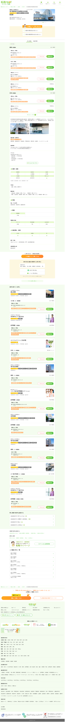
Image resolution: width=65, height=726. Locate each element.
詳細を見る (50, 56)
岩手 (15, 639)
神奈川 (8, 644)
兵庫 (10, 648)
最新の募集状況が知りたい (31, 30)
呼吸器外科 (51, 691)
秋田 (21, 639)
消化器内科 (22, 691)
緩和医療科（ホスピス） (28, 695)
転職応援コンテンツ (26, 609)
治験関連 (58, 666)
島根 (13, 651)
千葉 (14, 644)
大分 (19, 655)
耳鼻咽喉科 (35, 693)
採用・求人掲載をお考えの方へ (24, 615)
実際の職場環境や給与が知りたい (33, 34)
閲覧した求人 (3, 609)
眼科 (31, 693)
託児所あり (41, 701)
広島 (5, 651)
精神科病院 (24, 672)
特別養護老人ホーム (53, 672)
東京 (5, 644)
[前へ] (37, 22)
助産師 (15, 661)
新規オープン (3, 701)
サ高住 (36, 674)
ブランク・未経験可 (49, 701)
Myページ (14, 607)
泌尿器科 (44, 693)
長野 (23, 642)
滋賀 (13, 648)
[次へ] (51, 22)
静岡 (10, 646)
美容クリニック (36, 672)
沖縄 (28, 655)
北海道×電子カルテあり (14, 533)
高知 (13, 653)
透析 (23, 666)
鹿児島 (25, 655)
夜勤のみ (14, 685)
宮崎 (22, 655)
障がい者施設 (41, 674)
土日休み (15, 701)
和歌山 (19, 648)
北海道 (19, 6)
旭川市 (23, 6)
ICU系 (20, 666)
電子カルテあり (57, 701)
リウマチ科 (3, 695)
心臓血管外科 (57, 691)
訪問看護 (27, 666)
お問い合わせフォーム (8, 615)
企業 (59, 674)
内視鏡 (54, 666)
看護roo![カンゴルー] (4, 6)
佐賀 (10, 655)
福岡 (7, 655)
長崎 (13, 655)
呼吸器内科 (16, 691)
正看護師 (3, 661)
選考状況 (24, 607)
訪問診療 (50, 666)
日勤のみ (9, 685)
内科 (12, 691)
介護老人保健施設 (4, 674)
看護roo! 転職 (13, 6)
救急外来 (16, 666)
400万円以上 (10, 680)
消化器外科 (3, 693)
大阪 (5, 648)
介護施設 (46, 672)
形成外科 (19, 693)
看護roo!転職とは (4, 607)
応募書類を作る (46, 607)
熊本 (16, 655)
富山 (11, 642)
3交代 (5, 685)
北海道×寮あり (33, 533)
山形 (23, 639)
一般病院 (3, 672)
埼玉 (11, 644)
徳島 (5, 653)
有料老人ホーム (12, 674)
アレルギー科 (19, 695)
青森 (12, 639)
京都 (8, 648)
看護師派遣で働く (36, 609)
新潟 (8, 642)
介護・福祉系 (32, 666)
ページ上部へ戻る (32, 281)
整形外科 (14, 693)
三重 (13, 646)
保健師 (11, 661)
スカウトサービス (15, 609)
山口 (16, 651)
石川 (14, 642)
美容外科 (3, 691)
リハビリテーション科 (11, 695)
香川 (8, 653)
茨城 (17, 644)
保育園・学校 (44, 666)
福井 (17, 642)
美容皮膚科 (8, 691)
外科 (47, 691)
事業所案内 (3, 709)
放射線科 (57, 693)
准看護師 (7, 661)
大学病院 (7, 672)
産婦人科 (27, 693)
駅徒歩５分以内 (21, 701)
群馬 (23, 644)
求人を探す (35, 607)
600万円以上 (23, 680)
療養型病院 (18, 672)
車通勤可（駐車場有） (30, 701)
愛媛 (10, 653)
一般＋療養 (12, 672)
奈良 (16, 648)
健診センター (48, 674)
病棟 (2, 666)
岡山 (8, 651)
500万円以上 (16, 680)
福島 (26, 639)
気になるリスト (57, 607)
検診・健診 (38, 666)
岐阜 (8, 646)
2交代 (2, 685)
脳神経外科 (9, 693)
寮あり (37, 701)
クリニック (29, 672)
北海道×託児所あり (40, 533)
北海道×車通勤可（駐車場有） (24, 533)
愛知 (5, 646)
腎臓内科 (37, 691)
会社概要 (3, 706)
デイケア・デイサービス (22, 674)
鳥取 (10, 651)
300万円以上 (3, 680)
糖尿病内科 (42, 691)
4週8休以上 (10, 701)
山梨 (20, 642)
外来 (5, 666)
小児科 (23, 693)
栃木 (20, 644)
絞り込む (12, 43)
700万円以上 (29, 680)
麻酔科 (61, 693)
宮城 (18, 639)
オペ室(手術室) (10, 666)
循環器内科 (27, 691)
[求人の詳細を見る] (32, 300)
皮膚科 (39, 693)
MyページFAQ (46, 609)
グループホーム (31, 674)
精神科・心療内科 (50, 693)
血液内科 (33, 691)
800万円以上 (36, 680)
